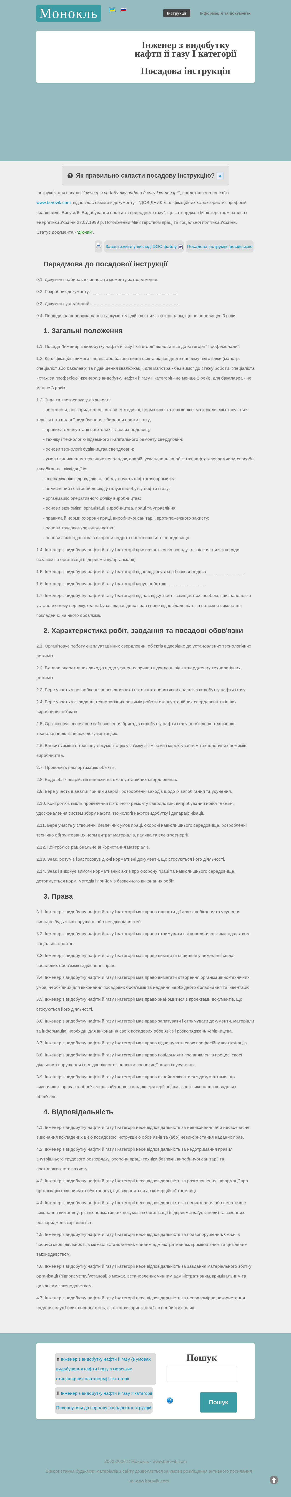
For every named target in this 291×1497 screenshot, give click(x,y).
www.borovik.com (53, 202)
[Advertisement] (145, 117)
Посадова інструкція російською (219, 246)
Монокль (68, 13)
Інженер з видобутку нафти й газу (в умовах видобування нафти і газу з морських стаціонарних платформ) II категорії (103, 1369)
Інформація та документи (225, 13)
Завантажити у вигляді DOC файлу (141, 246)
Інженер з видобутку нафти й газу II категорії (106, 1393)
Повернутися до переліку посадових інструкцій (103, 1407)
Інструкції (176, 13)
